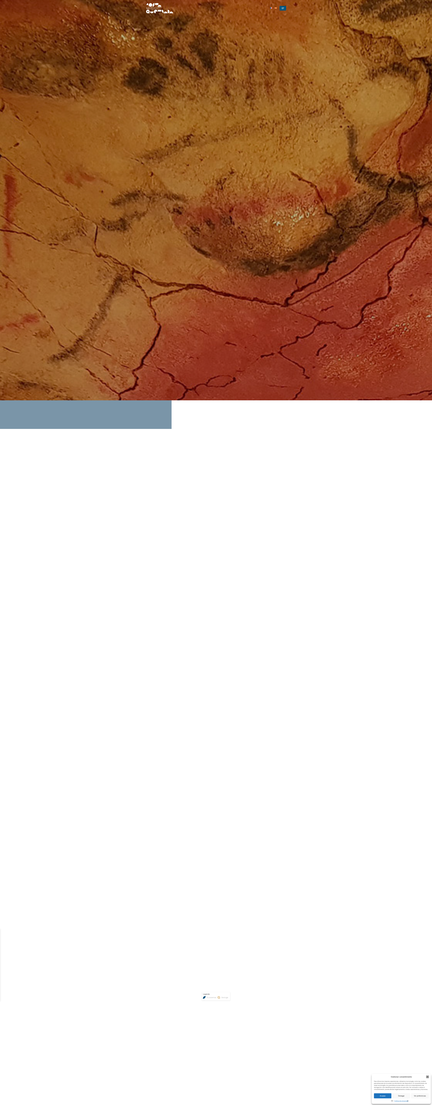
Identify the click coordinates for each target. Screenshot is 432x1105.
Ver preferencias (420, 1096)
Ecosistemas (211, 997)
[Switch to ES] (276, 8)
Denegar (401, 1096)
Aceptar (383, 1096)
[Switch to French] (271, 8)
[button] (427, 1077)
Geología (224, 997)
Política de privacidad (401, 1101)
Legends (206, 994)
